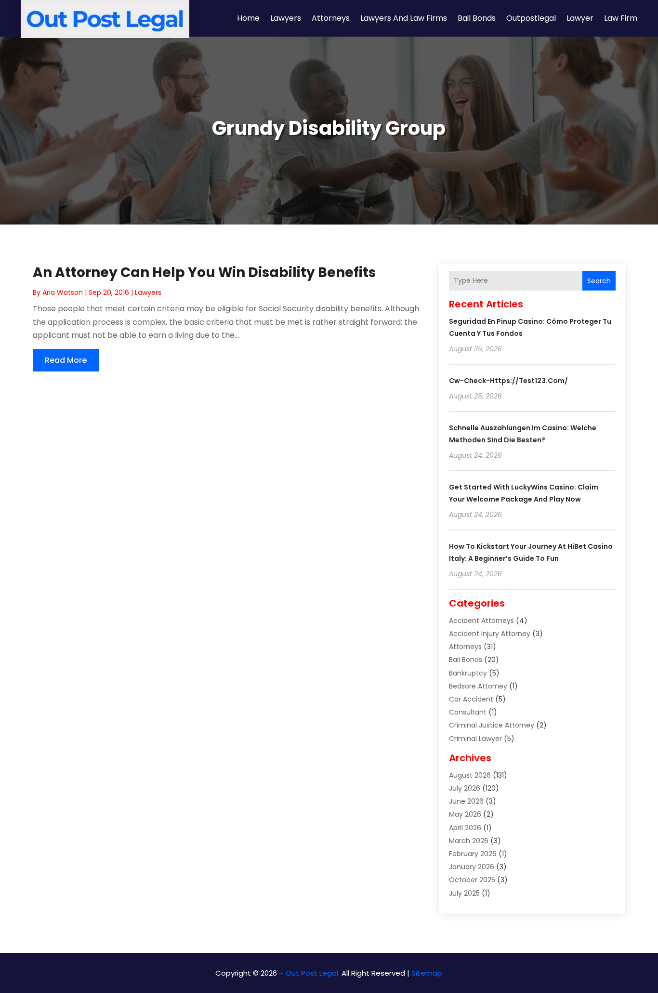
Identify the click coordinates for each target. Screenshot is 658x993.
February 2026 (473, 854)
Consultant (468, 712)
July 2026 (464, 788)
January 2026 (471, 867)
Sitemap (426, 973)
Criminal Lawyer (475, 738)
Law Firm (620, 18)
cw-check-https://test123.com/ (508, 380)
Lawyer (579, 18)
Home (248, 18)
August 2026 (470, 775)
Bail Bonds (477, 18)
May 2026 (465, 814)
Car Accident (471, 699)
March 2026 (468, 841)
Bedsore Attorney (478, 686)
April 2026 (465, 828)
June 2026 (466, 801)
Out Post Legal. (313, 973)
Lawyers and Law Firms (403, 18)
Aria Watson (62, 292)
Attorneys (331, 18)
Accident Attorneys (481, 620)
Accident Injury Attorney (489, 633)
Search (599, 281)
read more (66, 360)
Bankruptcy (468, 673)
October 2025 (472, 880)
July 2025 (464, 893)
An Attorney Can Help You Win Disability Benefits (204, 272)
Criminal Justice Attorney (491, 725)
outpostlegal (531, 18)
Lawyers (285, 18)
